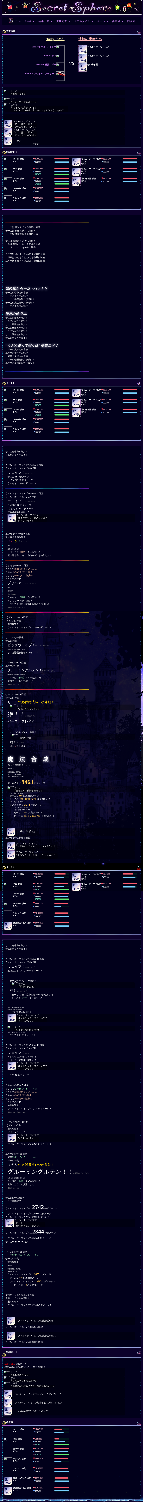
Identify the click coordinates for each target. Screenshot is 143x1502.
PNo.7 (44, 46)
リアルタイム (84, 21)
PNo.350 (46, 64)
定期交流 (63, 21)
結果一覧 (46, 21)
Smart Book (25, 21)
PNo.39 (50, 55)
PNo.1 (40, 73)
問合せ (131, 21)
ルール (103, 21)
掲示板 (118, 21)
